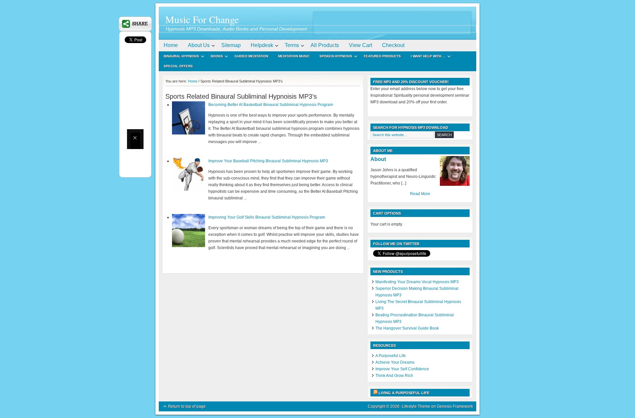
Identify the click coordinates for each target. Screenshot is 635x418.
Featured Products (382, 56)
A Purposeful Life (390, 355)
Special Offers (178, 66)
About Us (196, 46)
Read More (420, 193)
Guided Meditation (251, 56)
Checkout (393, 45)
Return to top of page (187, 406)
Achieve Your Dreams (394, 362)
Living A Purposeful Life (404, 393)
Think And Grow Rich (394, 375)
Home (171, 45)
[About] (455, 171)
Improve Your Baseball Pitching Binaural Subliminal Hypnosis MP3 (268, 161)
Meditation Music (294, 56)
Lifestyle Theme (416, 406)
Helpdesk (259, 46)
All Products (325, 45)
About (378, 159)
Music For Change (202, 19)
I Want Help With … (425, 57)
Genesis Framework (455, 406)
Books (214, 57)
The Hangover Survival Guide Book (407, 328)
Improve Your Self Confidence (402, 369)
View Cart (360, 45)
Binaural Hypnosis (179, 57)
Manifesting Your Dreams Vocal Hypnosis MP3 (417, 282)
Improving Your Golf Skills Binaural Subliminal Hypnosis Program (266, 217)
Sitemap (231, 45)
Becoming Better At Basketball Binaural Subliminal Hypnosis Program (270, 104)
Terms (289, 46)
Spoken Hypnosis (333, 57)
